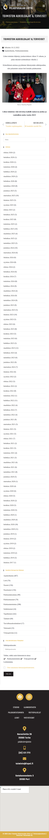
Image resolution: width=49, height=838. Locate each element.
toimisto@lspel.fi (24, 763)
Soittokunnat (8, 609)
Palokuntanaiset (9, 600)
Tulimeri (7, 619)
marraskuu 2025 (9, 195)
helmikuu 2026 (9, 181)
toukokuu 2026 (9, 167)
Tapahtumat (8, 614)
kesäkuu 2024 (9, 276)
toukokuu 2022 (9, 396)
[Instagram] (29, 697)
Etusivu (16, 707)
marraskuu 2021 (9, 424)
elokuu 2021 (8, 439)
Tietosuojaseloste (39, 834)
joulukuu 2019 (9, 534)
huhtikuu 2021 (9, 458)
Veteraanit (7, 628)
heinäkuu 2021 (9, 443)
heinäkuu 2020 (9, 501)
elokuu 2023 (8, 324)
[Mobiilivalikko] (44, 6)
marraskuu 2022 (9, 367)
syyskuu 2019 (9, 543)
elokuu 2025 (8, 210)
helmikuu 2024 (9, 296)
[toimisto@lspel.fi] (24, 758)
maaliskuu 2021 (9, 462)
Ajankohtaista (9, 51)
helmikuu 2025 (9, 238)
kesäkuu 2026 (9, 162)
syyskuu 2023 (9, 319)
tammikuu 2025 (9, 243)
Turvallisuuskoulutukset (12, 623)
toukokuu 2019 (9, 553)
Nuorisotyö (8, 590)
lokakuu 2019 (8, 539)
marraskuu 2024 (9, 253)
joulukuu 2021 (9, 419)
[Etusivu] (3, 22)
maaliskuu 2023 (9, 348)
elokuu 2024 (8, 267)
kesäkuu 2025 (9, 219)
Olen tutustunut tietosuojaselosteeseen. (21, 668)
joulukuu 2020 (9, 477)
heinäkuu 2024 (9, 272)
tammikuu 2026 (9, 186)
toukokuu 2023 (9, 338)
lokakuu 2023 (8, 315)
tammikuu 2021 (9, 472)
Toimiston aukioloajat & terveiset (30, 22)
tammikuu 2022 (9, 415)
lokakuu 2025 (8, 200)
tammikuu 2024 (9, 300)
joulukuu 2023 (9, 305)
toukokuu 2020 (9, 510)
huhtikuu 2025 (9, 229)
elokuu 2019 (8, 548)
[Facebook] (20, 697)
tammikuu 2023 (9, 358)
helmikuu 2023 (9, 353)
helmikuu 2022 (9, 410)
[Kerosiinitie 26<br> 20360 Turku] (24, 728)
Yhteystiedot (29, 718)
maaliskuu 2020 (9, 520)
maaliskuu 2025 (9, 234)
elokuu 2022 (8, 381)
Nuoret (6, 585)
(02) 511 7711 (24, 753)
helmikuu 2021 (9, 467)
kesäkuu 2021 (9, 448)
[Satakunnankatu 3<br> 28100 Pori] (24, 770)
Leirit (17, 718)
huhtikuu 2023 (9, 343)
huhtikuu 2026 (9, 172)
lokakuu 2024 (8, 257)
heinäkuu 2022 (9, 386)
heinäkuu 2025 (9, 215)
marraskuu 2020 (9, 481)
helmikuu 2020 (9, 524)
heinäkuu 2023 (9, 329)
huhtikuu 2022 (9, 400)
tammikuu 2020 (9, 529)
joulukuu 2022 (9, 362)
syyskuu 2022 (9, 377)
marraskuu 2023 (9, 310)
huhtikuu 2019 (9, 558)
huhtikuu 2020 (9, 515)
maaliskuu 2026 (9, 176)
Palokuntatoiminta (21, 51)
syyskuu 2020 (9, 491)
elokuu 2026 (8, 153)
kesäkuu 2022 (9, 391)
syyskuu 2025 (9, 205)
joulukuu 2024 (9, 248)
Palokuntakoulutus (10, 595)
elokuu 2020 (8, 496)
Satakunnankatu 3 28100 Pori (24, 777)
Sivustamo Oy (28, 835)
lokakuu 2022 (8, 372)
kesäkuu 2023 (9, 334)
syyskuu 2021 (9, 434)
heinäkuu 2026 (9, 157)
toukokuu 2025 (9, 224)
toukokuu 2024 (9, 281)
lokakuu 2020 (8, 486)
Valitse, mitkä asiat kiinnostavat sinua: (17, 655)
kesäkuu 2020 (9, 505)
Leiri (5, 581)
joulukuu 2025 (9, 191)
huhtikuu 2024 (9, 286)
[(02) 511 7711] (24, 748)
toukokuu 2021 (9, 453)
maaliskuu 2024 (9, 291)
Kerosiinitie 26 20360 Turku (24, 736)
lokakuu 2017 (8, 562)
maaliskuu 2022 (9, 405)
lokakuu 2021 (8, 429)
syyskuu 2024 (9, 262)
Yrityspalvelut (9, 633)
